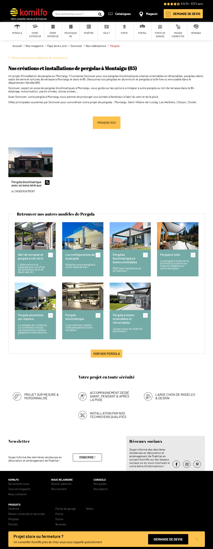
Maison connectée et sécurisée (26, 514)
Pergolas (13, 519)
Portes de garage (65, 508)
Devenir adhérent (61, 483)
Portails (12, 524)
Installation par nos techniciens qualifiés (108, 415)
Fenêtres (13, 508)
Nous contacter (17, 494)
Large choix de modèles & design (175, 396)
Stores (59, 519)
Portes (59, 514)
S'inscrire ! (87, 457)
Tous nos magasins (19, 489)
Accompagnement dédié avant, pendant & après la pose (109, 396)
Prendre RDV (106, 122)
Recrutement (59, 489)
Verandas (60, 524)
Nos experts (101, 489)
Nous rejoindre (62, 479)
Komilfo (13, 479)
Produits (14, 504)
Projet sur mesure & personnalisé (41, 396)
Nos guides (100, 483)
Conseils (100, 479)
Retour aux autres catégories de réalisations (39, 57)
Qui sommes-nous (18, 483)
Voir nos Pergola (106, 353)
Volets (89, 508)
